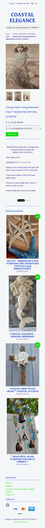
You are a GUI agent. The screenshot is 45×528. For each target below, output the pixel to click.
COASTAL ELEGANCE (22, 17)
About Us (9, 486)
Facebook (7, 505)
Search (8, 483)
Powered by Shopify (20, 522)
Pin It (28, 200)
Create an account (22, 3)
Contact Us (10, 495)
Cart (36, 3)
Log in (11, 3)
